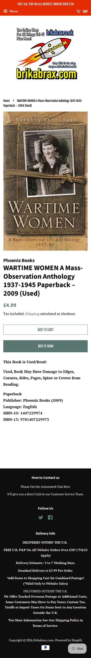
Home (6, 101)
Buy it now (45, 346)
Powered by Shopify (68, 640)
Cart (85, 11)
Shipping (32, 313)
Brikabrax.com (44, 640)
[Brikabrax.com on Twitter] (40, 518)
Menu (13, 11)
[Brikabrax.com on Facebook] (50, 518)
